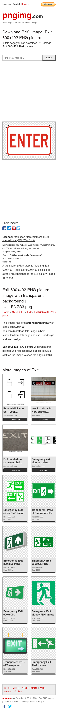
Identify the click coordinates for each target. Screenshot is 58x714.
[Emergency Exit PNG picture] (43, 643)
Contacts (18, 691)
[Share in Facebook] (4, 228)
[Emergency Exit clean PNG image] (15, 491)
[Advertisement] (29, 92)
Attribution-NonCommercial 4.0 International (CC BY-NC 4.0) (25, 238)
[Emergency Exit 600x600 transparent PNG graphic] (15, 593)
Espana (25, 4)
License (16, 687)
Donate (33, 687)
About (6, 687)
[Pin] (14, 228)
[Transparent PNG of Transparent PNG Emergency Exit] (15, 643)
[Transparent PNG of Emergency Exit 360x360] (43, 491)
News (24, 687)
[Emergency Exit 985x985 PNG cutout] (43, 542)
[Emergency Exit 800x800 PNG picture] (15, 542)
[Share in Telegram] (9, 228)
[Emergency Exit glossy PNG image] (43, 593)
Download (15, 419)
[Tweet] (18, 228)
